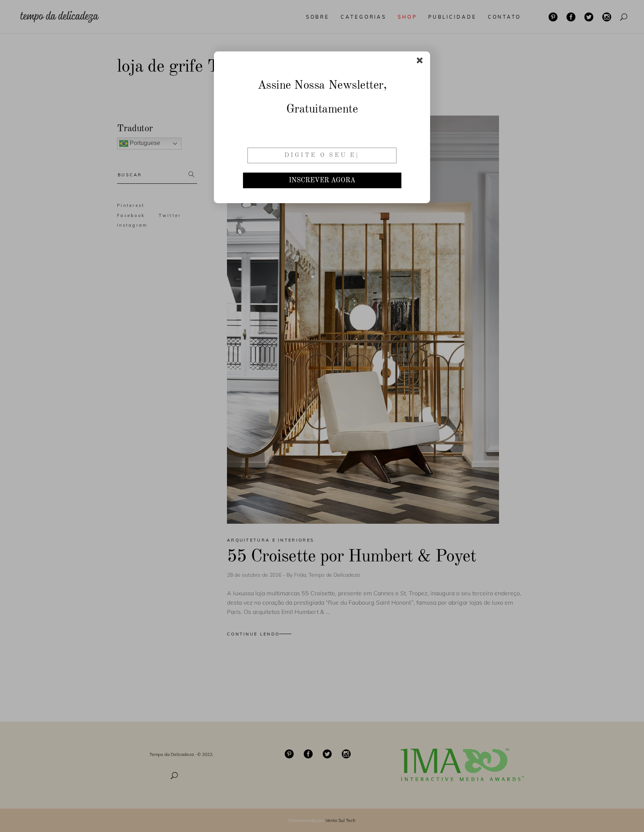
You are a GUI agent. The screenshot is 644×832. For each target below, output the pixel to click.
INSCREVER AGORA (322, 180)
